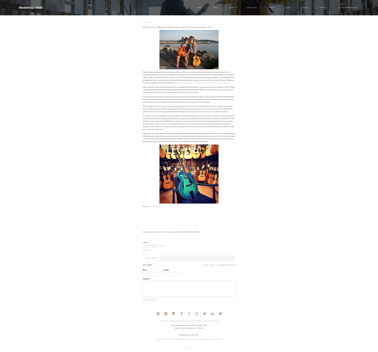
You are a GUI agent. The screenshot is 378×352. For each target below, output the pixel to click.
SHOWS (270, 7)
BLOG (288, 7)
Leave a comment (151, 246)
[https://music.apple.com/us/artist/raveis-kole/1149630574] (165, 313)
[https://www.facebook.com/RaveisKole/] (189, 313)
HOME (161, 321)
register (215, 265)
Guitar (148, 250)
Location (166, 270)
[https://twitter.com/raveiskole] (204, 313)
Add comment (150, 300)
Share (164, 246)
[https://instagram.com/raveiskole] (196, 313)
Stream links (252, 7)
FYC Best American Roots (348, 7)
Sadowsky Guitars (154, 206)
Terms (189, 347)
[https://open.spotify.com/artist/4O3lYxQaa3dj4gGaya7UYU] (158, 313)
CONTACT (322, 7)
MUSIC (232, 7)
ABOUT (215, 7)
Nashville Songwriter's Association (211, 339)
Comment (146, 279)
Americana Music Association (166, 339)
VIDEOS (305, 7)
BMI (178, 339)
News (145, 250)
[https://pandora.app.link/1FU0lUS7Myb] (173, 313)
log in (209, 265)
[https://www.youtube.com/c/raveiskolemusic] (220, 313)
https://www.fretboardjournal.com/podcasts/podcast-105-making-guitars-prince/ (202, 83)
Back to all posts (148, 22)
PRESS (199, 321)
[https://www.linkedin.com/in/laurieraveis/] (212, 313)
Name (145, 270)
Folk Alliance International (190, 339)
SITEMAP (215, 321)
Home (200, 7)
